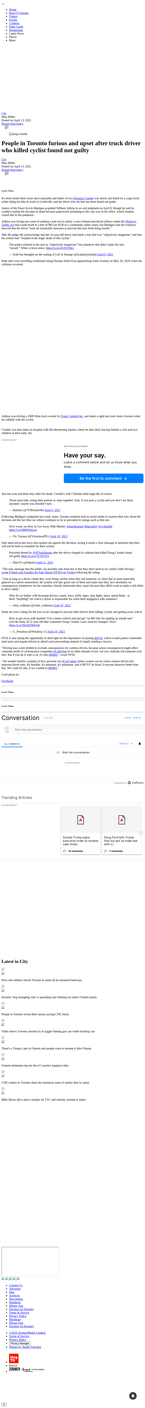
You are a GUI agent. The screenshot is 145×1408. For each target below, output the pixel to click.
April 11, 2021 (44, 562)
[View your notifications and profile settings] (139, 743)
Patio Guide (16, 26)
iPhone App (16, 1305)
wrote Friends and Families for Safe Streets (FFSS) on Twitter (39, 572)
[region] (72, 750)
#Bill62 (53, 654)
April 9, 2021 (105, 254)
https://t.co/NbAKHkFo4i (24, 625)
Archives (14, 1295)
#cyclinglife (105, 526)
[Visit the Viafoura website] (135, 782)
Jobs (11, 1292)
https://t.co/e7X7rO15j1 (35, 556)
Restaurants (16, 30)
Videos (13, 16)
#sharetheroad (75, 526)
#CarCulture (69, 661)
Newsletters (16, 1299)
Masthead (15, 1302)
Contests (14, 23)
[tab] (12, 744)
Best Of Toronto (19, 13)
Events (13, 19)
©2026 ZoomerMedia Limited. (27, 1332)
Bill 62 (98, 638)
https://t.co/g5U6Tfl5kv (60, 248)
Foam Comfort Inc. (72, 416)
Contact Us (15, 1285)
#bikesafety (91, 526)
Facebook (7, 681)
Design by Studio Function (25, 1347)
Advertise (15, 1288)
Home (12, 9)
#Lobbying (60, 651)
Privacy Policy (17, 1316)
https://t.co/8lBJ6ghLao (23, 529)
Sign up (137, 718)
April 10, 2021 (59, 536)
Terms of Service (19, 1312)
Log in (128, 718)
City (4, 113)
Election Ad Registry (21, 1309)
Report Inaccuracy (12, 123)
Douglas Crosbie (83, 198)
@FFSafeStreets (42, 552)
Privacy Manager (20, 1343)
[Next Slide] (140, 831)
